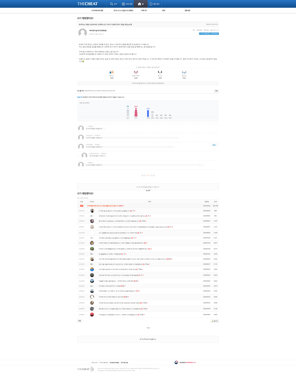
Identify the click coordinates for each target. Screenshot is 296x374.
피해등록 (127, 4)
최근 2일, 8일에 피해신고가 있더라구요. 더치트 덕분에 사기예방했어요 (122, 264)
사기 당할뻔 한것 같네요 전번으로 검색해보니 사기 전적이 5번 (119, 233)
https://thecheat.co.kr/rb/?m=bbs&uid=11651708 (100, 91)
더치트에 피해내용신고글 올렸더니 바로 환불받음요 (116, 238)
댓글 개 (79, 97)
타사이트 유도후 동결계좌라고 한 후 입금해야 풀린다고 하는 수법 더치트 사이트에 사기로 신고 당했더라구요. (134, 259)
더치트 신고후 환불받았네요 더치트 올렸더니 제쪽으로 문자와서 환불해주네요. (124, 249)
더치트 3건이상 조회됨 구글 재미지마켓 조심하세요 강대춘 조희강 (120, 303)
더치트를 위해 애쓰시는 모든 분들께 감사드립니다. (105, 206)
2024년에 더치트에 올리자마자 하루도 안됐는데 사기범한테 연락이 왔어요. (123, 216)
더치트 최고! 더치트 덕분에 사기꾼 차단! (112, 297)
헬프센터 (154, 4)
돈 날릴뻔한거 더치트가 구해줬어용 (111, 254)
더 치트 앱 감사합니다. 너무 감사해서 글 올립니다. (115, 211)
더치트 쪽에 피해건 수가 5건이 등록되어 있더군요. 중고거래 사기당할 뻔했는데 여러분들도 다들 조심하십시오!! (134, 227)
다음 (148, 328)
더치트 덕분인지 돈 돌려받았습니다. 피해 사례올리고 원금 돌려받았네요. (122, 243)
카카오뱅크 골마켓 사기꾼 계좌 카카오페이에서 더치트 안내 (118, 269)
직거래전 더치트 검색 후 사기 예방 (110, 286)
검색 (113, 4)
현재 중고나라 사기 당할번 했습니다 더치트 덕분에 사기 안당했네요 (121, 309)
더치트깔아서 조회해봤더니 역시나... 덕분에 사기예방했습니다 (119, 315)
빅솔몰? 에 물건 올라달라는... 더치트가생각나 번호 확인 (117, 281)
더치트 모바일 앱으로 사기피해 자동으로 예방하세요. (148, 83)
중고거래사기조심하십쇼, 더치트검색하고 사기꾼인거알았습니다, (120, 221)
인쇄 (207, 30)
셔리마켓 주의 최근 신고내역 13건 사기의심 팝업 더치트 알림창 (119, 275)
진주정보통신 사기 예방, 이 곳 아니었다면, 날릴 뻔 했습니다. (118, 291)
